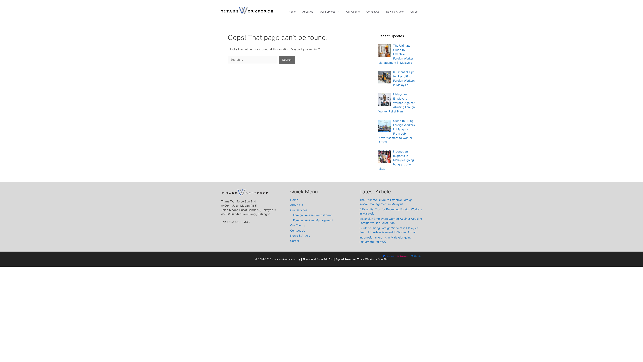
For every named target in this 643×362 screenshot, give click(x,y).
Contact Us (372, 11)
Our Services (327, 11)
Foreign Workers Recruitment (312, 215)
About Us (307, 11)
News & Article (395, 11)
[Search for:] (253, 59)
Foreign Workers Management (313, 220)
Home (292, 11)
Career (414, 11)
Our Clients (353, 11)
